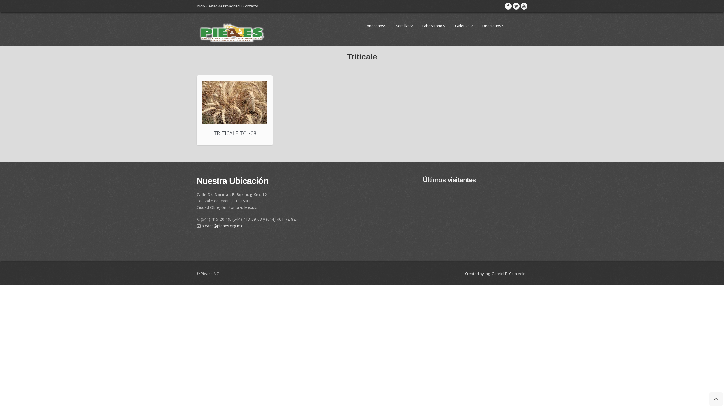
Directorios (492, 25)
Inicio (201, 6)
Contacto (250, 6)
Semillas (403, 25)
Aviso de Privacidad (224, 6)
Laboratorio (432, 25)
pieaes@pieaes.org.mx (222, 225)
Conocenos (374, 25)
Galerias (463, 25)
